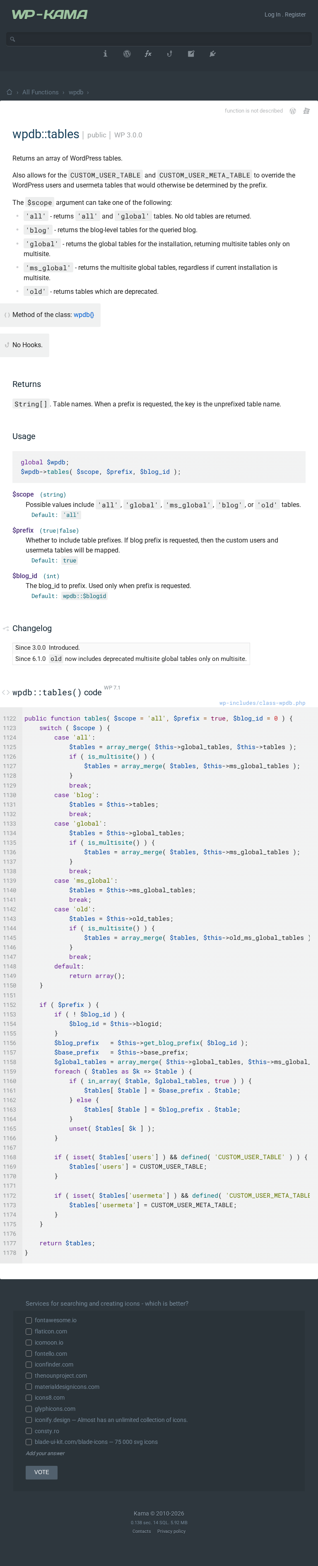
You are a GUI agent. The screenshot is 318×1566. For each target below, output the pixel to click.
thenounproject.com (61, 1375)
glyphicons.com (55, 1408)
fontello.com (51, 1353)
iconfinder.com (54, 1364)
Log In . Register (285, 14)
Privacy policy (171, 1531)
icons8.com (50, 1397)
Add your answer (45, 1453)
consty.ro (47, 1431)
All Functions (40, 92)
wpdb (76, 92)
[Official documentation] (292, 111)
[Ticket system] (306, 110)
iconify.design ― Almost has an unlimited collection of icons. (111, 1420)
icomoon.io (49, 1342)
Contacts (141, 1531)
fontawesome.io (56, 1320)
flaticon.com (51, 1331)
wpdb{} (84, 315)
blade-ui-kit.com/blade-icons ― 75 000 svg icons (96, 1442)
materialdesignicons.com (67, 1386)
